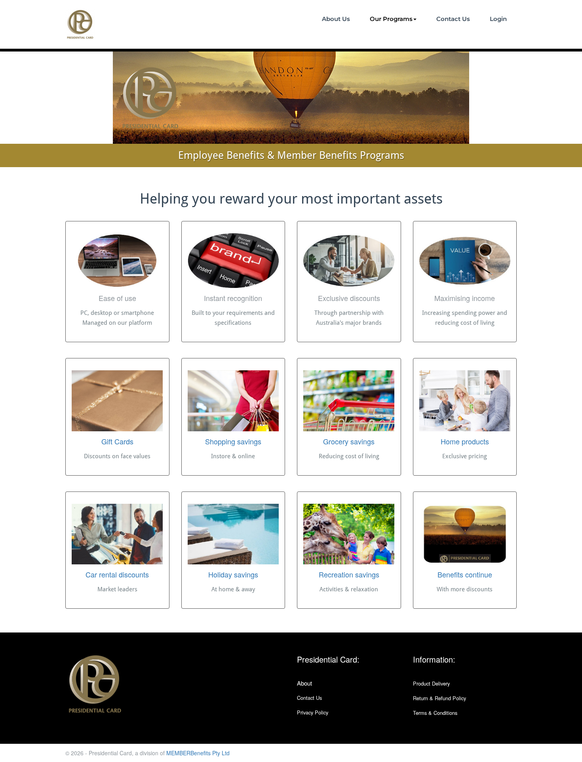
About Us (336, 19)
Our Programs (391, 19)
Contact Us (453, 19)
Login (498, 19)
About (304, 683)
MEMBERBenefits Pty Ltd (198, 753)
